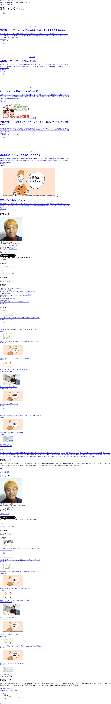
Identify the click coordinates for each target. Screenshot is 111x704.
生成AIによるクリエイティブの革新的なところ (13, 288)
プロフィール (13, 249)
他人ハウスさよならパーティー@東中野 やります (14, 302)
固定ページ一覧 (4, 252)
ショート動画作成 (5, 472)
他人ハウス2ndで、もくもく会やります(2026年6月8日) (15, 295)
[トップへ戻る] (0, 703)
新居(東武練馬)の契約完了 (7, 298)
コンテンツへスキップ (6, 0)
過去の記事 (3, 281)
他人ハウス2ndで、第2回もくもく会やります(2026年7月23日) (17, 291)
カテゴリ (2, 274)
